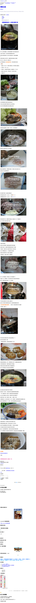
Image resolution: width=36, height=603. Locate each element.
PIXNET (11, 590)
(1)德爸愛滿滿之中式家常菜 (10, 470)
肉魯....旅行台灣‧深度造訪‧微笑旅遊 (8, 565)
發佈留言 (2, 479)
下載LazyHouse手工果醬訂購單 (5, 523)
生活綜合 (7, 14)
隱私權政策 (23, 590)
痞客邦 (7, 468)
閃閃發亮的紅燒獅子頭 (3, 453)
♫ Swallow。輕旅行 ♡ (5, 564)
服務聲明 (26, 590)
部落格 (3, 17)
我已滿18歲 (2, 601)
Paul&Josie (1, 463)
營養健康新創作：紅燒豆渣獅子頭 (10, 22)
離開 (5, 601)
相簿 (3, 16)
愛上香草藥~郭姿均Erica (6, 566)
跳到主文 (1, 9)
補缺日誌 (3, 7)
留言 (9, 468)
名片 (3, 18)
